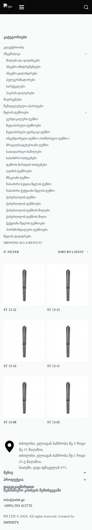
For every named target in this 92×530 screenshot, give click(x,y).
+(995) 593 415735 (18, 506)
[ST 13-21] (67, 284)
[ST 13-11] (67, 340)
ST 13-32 (10, 310)
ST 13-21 (53, 310)
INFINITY (11, 522)
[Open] (21, 7)
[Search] (86, 7)
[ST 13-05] (67, 397)
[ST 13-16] (24, 340)
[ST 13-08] (24, 397)
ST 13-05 (53, 422)
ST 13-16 (10, 366)
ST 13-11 (53, 366)
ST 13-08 (10, 422)
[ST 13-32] (24, 284)
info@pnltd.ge (14, 500)
